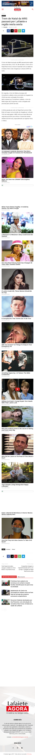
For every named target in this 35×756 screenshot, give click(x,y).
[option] (17, 3)
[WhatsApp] (19, 30)
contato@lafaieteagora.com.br (20, 737)
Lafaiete (3, 13)
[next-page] (5, 610)
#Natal (13, 549)
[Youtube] (22, 748)
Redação (5, 27)
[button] (2, 9)
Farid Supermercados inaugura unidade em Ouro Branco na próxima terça (9, 567)
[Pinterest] (16, 30)
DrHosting (29, 754)
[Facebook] (8, 30)
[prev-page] (3, 610)
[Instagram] (17, 748)
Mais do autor (21, 577)
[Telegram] (23, 30)
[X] (12, 30)
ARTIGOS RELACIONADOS (9, 577)
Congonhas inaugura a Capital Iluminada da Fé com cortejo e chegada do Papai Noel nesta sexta (25, 568)
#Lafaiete (8, 549)
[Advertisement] (17, 623)
